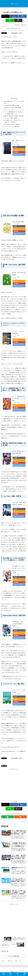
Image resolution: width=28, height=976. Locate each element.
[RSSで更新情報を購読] (20, 816)
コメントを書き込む (14, 956)
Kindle (15, 147)
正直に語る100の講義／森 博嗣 (11, 105)
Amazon (16, 149)
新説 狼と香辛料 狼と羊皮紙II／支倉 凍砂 (14, 116)
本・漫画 (4, 765)
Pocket (20, 33)
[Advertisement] (14, 80)
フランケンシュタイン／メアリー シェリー (14, 109)
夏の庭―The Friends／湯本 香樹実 (12, 107)
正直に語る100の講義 (18, 221)
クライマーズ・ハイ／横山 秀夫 (11, 126)
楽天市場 (16, 152)
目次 (12, 98)
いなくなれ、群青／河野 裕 (10, 118)
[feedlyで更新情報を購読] (7, 816)
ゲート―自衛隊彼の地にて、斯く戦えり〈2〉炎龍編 (18, 398)
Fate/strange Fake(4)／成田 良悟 (12, 124)
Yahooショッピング (18, 154)
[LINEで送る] (14, 33)
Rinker (18, 144)
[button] (18, 20)
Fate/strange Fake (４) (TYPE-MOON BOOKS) (18, 624)
